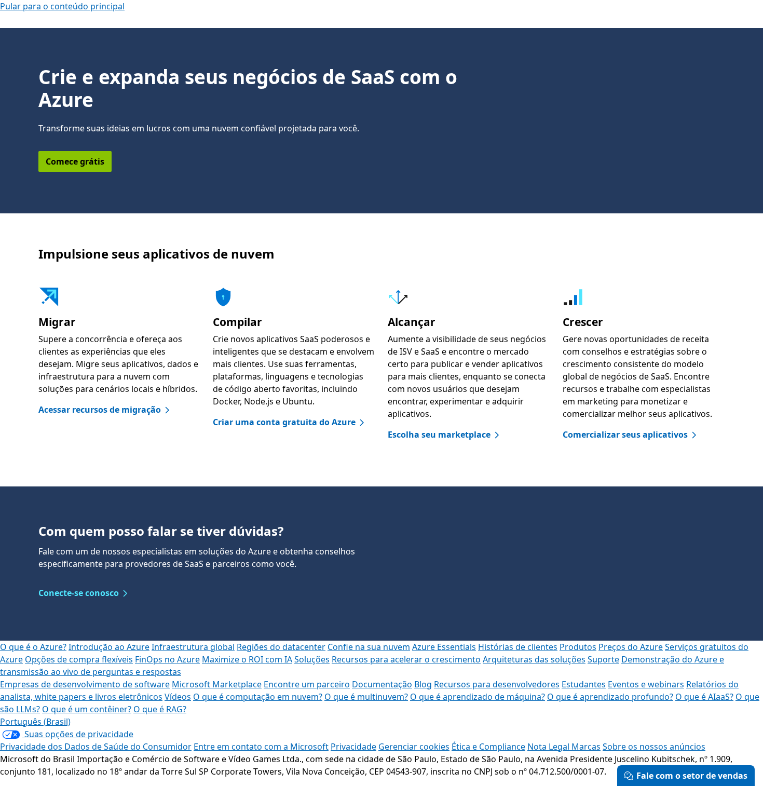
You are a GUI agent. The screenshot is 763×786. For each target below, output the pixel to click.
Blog (423, 684)
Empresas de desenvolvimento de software (85, 684)
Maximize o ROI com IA (247, 659)
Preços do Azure (630, 647)
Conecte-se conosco (78, 593)
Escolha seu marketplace (439, 434)
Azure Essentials (444, 647)
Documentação (382, 684)
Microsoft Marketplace (217, 684)
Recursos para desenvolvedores (497, 684)
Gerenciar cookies (413, 746)
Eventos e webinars (646, 684)
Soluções (312, 659)
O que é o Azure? (33, 647)
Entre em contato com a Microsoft (261, 746)
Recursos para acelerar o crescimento (406, 659)
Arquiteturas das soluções (534, 659)
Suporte (603, 659)
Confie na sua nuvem (369, 647)
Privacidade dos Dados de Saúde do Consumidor (96, 746)
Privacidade (353, 746)
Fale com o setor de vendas (691, 775)
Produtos (578, 647)
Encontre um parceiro (307, 684)
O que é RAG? (159, 709)
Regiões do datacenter (281, 647)
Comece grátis (75, 161)
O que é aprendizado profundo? (610, 696)
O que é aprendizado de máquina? (477, 696)
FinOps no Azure (167, 659)
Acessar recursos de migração (99, 409)
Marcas (586, 746)
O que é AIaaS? (704, 696)
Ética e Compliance (488, 746)
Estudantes (584, 684)
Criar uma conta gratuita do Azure (284, 422)
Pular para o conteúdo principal (62, 6)
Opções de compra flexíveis (79, 659)
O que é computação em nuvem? (257, 696)
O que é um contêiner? (86, 709)
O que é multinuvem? (366, 696)
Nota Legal (549, 746)
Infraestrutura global (193, 647)
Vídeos (178, 696)
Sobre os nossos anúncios (654, 746)
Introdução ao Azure (109, 647)
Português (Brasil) (35, 721)
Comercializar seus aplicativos (625, 434)
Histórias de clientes (517, 647)
